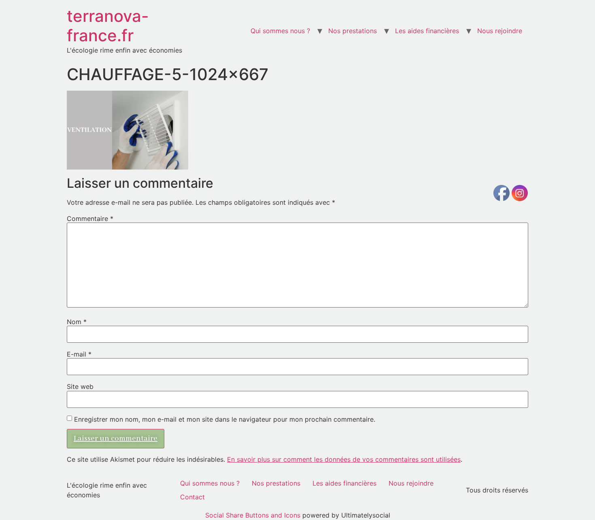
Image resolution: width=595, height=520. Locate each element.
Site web (80, 386)
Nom (77, 321)
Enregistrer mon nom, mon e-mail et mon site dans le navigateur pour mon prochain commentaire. (224, 419)
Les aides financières (427, 31)
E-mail (79, 354)
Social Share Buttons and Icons (252, 515)
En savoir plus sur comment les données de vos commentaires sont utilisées (344, 459)
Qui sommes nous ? (280, 31)
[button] (127, 130)
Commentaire (90, 218)
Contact (192, 497)
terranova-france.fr (108, 25)
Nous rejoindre (499, 31)
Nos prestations (352, 31)
